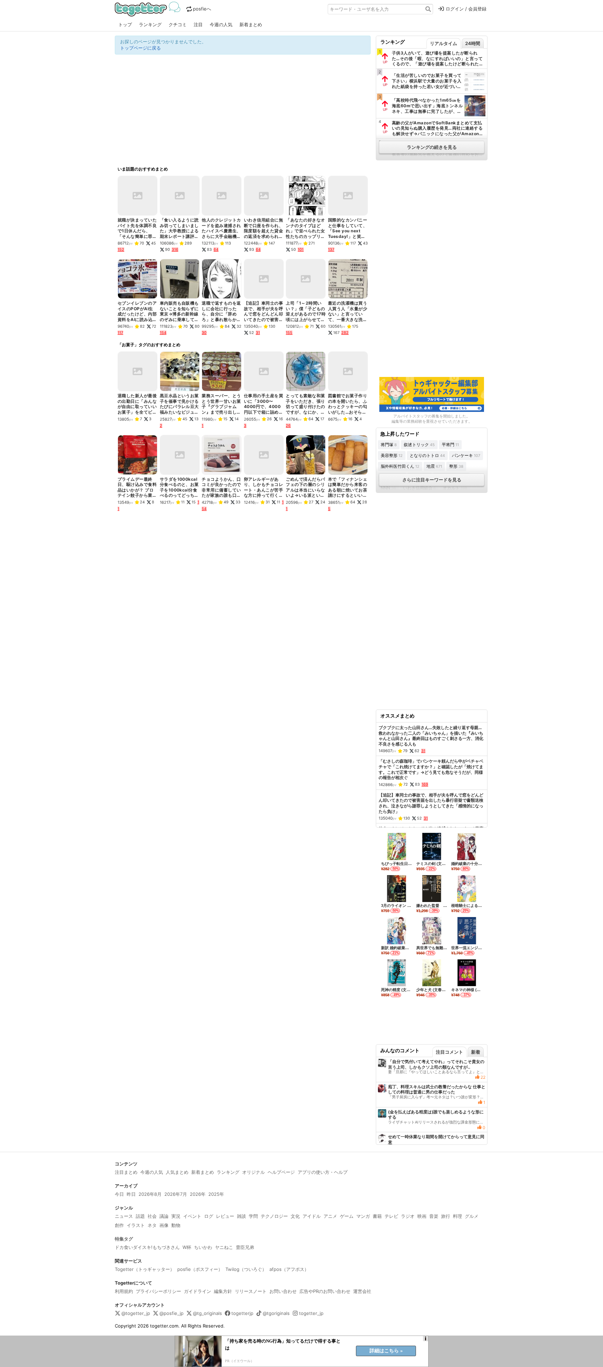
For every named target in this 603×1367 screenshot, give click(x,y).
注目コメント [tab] (449, 1052)
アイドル (312, 1216)
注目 (198, 24)
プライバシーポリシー (158, 1291)
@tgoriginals (276, 1313)
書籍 (377, 1216)
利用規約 (124, 1291)
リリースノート (251, 1291)
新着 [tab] (475, 1052)
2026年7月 (175, 1194)
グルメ (471, 1216)
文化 (295, 1216)
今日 (119, 1194)
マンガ (363, 1216)
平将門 (450, 444)
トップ (125, 24)
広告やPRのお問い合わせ (324, 1291)
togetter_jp (311, 1313)
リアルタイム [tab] (443, 43)
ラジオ (408, 1216)
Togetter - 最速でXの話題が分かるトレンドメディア (149, 9)
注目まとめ (126, 1172)
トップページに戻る (140, 48)
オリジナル (253, 1172)
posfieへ (202, 9)
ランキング (150, 24)
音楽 (433, 1216)
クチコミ (178, 24)
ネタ (152, 1225)
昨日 (131, 1194)
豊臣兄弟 (245, 1247)
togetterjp (242, 1313)
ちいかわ (203, 1247)
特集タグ (124, 1239)
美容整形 (392, 455)
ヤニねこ (224, 1247)
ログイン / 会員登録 (466, 9)
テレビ (391, 1216)
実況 (175, 1216)
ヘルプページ (281, 1172)
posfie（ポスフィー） (200, 1269)
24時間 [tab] (472, 43)
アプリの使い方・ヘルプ (323, 1172)
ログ (208, 1216)
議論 (164, 1216)
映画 (421, 1216)
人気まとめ (177, 1172)
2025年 (216, 1194)
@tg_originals (207, 1313)
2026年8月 (150, 1194)
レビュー (225, 1216)
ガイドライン (197, 1291)
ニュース (124, 1216)
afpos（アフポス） (289, 1269)
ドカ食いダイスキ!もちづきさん (147, 1247)
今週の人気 (221, 24)
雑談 (241, 1216)
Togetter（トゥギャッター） (144, 1269)
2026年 (198, 1194)
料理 (457, 1216)
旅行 (445, 1216)
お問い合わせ (283, 1291)
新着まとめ (250, 24)
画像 (164, 1225)
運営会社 (362, 1291)
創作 (119, 1225)
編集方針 (223, 1291)
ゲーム (346, 1216)
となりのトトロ (427, 455)
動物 (175, 1225)
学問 (253, 1216)
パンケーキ (466, 455)
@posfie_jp (171, 1313)
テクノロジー (274, 1216)
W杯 (187, 1247)
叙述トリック (419, 444)
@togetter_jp (135, 1313)
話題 (140, 1216)
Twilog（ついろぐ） (246, 1269)
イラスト (136, 1225)
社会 (152, 1216)
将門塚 (389, 444)
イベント (192, 1216)
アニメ (330, 1216)
